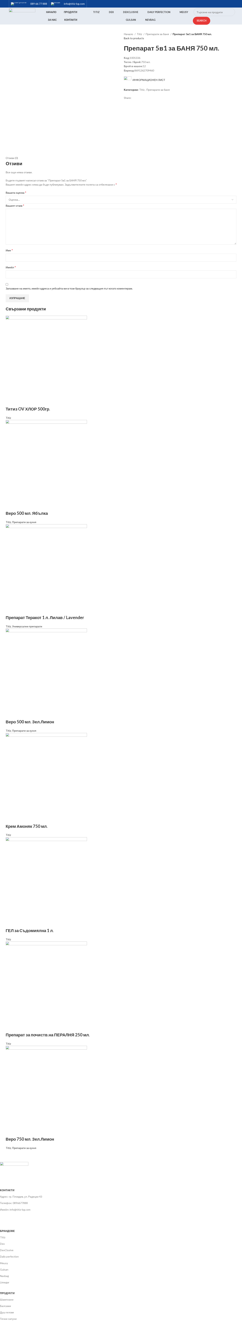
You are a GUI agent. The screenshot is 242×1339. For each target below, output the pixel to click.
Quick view (10, 401)
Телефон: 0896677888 (14, 1203)
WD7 (30, 1332)
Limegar (4, 1282)
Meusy (4, 1263)
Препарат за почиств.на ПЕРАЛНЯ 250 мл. (48, 1034)
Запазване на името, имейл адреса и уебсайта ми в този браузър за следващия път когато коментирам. (69, 288)
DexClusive (6, 1250)
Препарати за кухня (24, 522)
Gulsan (4, 1269)
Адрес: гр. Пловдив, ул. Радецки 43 (21, 1196)
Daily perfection (9, 1256)
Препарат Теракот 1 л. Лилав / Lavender (45, 617)
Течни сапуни (8, 1318)
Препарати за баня (158, 34)
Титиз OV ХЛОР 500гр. (28, 408)
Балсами (5, 1306)
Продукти (7, 1293)
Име (9, 250)
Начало (129, 34)
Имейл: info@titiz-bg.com (15, 1209)
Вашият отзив (15, 205)
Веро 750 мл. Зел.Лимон (30, 1139)
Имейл (11, 267)
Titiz (140, 34)
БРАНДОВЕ (7, 1230)
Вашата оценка (16, 192)
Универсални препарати (27, 626)
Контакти (7, 1190)
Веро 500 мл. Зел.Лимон (30, 721)
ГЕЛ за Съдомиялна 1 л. (30, 930)
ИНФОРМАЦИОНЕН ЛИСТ (148, 79)
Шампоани (6, 1299)
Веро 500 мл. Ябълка (27, 513)
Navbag (4, 1276)
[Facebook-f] (4, 1217)
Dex (2, 1243)
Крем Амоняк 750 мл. (27, 826)
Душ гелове (7, 1312)
